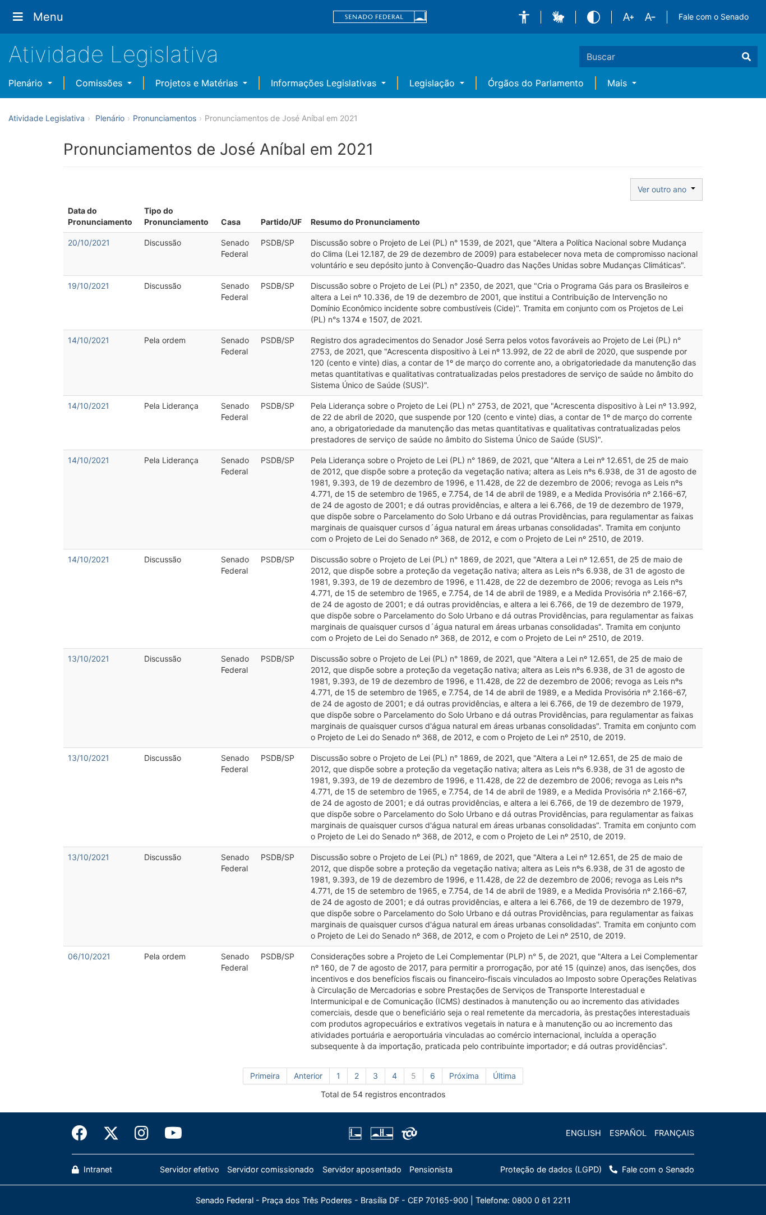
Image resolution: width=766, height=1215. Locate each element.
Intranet (96, 1169)
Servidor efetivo (189, 1169)
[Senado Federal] (380, 17)
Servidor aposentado (362, 1169)
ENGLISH (583, 1133)
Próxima (464, 1075)
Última (504, 1075)
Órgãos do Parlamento (536, 83)
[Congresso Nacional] (381, 1133)
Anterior (308, 1075)
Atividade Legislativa (113, 54)
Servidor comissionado (270, 1169)
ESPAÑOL (628, 1133)
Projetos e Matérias (198, 83)
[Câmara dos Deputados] (357, 1133)
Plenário (26, 83)
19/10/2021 (88, 285)
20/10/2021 (89, 242)
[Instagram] (141, 1133)
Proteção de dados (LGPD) (551, 1169)
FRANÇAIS (674, 1133)
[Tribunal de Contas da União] (407, 1133)
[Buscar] (746, 57)
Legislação (433, 83)
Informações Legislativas (325, 83)
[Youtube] (169, 1133)
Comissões (100, 83)
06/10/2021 (89, 956)
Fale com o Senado (714, 16)
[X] (111, 1133)
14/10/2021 (88, 340)
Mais (618, 83)
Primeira (265, 1075)
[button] (524, 17)
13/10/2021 (88, 658)
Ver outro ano (664, 189)
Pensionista (431, 1169)
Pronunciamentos (164, 118)
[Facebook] (83, 1133)
